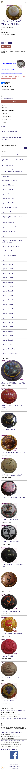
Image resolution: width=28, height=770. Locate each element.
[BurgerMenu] (25, 2)
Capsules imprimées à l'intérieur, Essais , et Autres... (12, 241)
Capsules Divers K (7, 304)
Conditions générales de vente (14, 766)
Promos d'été (5, 176)
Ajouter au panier (6, 46)
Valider (14, 101)
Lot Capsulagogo (7, 165)
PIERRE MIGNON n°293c (9, 700)
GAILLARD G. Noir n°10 (9, 429)
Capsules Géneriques (8, 231)
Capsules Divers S (7, 340)
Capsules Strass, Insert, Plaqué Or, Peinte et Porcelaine (12, 217)
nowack (2, 55)
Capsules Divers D (7, 273)
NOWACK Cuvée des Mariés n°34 (12, 475)
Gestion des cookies (14, 768)
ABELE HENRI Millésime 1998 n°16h (13, 497)
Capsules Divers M (7, 313)
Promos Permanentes (8, 255)
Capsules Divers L (7, 309)
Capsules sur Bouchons (9, 212)
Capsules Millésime (7, 222)
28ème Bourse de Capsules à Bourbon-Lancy (12, 740)
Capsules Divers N (7, 318)
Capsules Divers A (7, 260)
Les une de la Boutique (9, 181)
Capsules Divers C (7, 269)
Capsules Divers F (7, 282)
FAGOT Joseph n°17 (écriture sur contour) (12, 406)
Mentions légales (14, 764)
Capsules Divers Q (7, 331)
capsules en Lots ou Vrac (9, 251)
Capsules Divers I (7, 295)
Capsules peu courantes (9, 227)
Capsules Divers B (7, 264)
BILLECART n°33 (7, 656)
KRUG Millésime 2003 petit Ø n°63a (13, 452)
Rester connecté (5, 96)
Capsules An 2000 (7, 198)
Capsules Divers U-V (8, 349)
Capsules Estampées (8, 194)
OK (26, 148)
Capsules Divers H (7, 291)
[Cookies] (2, 767)
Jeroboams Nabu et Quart (9, 207)
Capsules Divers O (7, 322)
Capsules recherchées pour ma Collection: (12, 138)
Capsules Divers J (7, 300)
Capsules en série (7, 236)
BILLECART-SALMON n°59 (10, 589)
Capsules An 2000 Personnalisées (12, 203)
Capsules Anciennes (8, 189)
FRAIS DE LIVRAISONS (10, 132)
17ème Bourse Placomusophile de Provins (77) (13, 732)
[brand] (2, 2)
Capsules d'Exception (8, 185)
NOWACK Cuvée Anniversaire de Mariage (12, 160)
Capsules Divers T (7, 344)
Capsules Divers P (7, 327)
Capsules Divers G (7, 286)
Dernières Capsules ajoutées (10, 155)
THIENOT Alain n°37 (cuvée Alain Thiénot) (12, 565)
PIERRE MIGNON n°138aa (10, 542)
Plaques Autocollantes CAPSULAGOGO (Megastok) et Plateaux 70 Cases (11, 171)
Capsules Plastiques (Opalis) (10, 246)
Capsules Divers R (7, 336)
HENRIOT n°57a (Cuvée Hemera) (12, 678)
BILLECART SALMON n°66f (10, 611)
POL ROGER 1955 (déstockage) (11, 634)
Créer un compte (3, 98)
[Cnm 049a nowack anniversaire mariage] (21, 63)
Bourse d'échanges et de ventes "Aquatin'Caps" (13, 710)
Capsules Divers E (7, 278)
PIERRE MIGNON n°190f (9, 520)
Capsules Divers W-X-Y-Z (9, 353)
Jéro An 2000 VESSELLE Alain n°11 (13, 383)
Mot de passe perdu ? (9, 98)
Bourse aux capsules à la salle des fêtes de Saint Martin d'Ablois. (13, 719)
